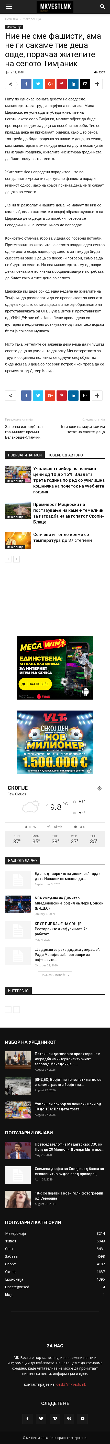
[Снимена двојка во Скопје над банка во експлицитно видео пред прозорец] (18, 1175)
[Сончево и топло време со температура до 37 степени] (18, 540)
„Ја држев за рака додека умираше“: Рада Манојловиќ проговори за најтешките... (67, 955)
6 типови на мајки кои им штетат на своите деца (83, 429)
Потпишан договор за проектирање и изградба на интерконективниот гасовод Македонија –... (67, 1059)
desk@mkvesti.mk (71, 1384)
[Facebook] (27, 1419)
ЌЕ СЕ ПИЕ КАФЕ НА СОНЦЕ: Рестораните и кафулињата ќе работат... (61, 929)
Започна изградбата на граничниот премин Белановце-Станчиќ (26, 432)
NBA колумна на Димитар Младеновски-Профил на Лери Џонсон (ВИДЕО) (69, 903)
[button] (103, 7)
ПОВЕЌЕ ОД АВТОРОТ (66, 455)
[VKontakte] (69, 1419)
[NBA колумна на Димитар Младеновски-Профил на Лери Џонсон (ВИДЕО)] (18, 904)
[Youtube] (83, 1419)
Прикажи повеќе (53, 975)
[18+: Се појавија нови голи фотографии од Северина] (18, 1199)
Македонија (32, 19)
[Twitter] (41, 1419)
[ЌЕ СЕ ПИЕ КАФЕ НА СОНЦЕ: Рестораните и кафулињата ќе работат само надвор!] (18, 930)
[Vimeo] (55, 1419)
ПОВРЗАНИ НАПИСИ (25, 455)
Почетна (11, 19)
